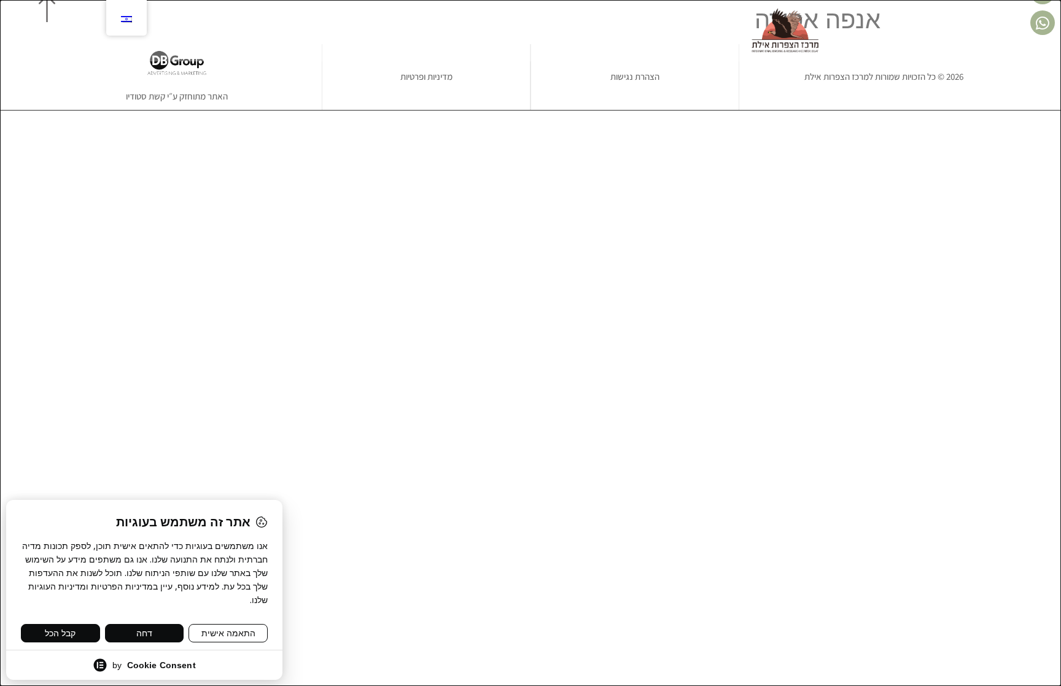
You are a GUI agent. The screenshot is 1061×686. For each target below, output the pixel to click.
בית (711, 30)
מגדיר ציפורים (438, 30)
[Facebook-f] (297, 30)
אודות (680, 30)
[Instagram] (277, 30)
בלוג (389, 30)
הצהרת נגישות (634, 76)
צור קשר (352, 30)
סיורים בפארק (578, 30)
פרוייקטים (637, 30)
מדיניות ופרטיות (426, 76)
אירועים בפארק (508, 30)
